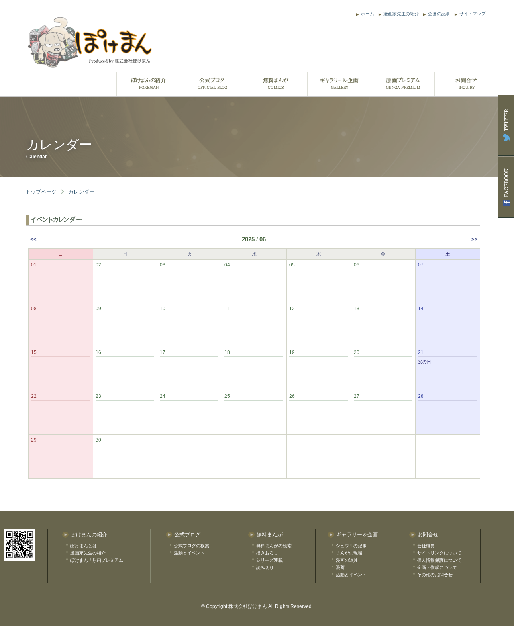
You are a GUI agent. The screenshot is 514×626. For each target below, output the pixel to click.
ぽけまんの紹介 (89, 535)
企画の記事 (439, 13)
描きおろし (267, 552)
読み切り (265, 567)
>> (474, 239)
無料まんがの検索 (274, 545)
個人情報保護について (439, 560)
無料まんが (270, 535)
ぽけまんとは (83, 545)
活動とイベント (189, 552)
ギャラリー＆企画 (357, 535)
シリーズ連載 (269, 560)
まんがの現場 (349, 552)
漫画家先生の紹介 (401, 13)
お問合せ (428, 535)
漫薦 (340, 567)
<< (33, 239)
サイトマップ (472, 13)
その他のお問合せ (435, 574)
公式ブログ (187, 535)
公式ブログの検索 (191, 545)
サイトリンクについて (439, 552)
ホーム (367, 13)
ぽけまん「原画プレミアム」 (99, 560)
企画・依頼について (437, 567)
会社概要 (426, 545)
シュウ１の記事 (351, 545)
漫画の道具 (347, 560)
